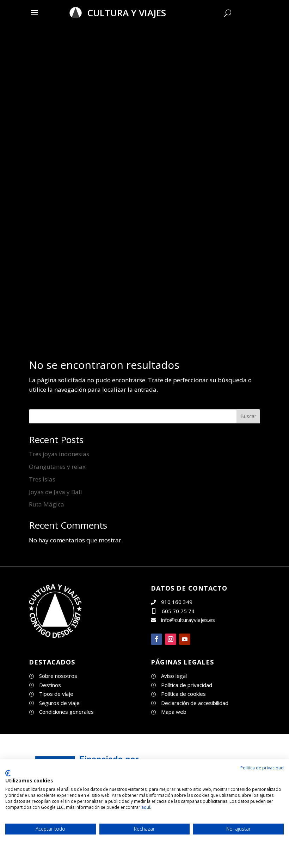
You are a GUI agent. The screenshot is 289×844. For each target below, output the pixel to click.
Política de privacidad (262, 768)
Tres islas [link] (42, 479)
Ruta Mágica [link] (46, 504)
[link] (55, 635)
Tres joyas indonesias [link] (59, 454)
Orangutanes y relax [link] (57, 466)
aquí (145, 807)
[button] (34, 12)
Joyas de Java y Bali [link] (55, 492)
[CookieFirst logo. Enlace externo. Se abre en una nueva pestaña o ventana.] (8, 773)
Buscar (248, 416)
